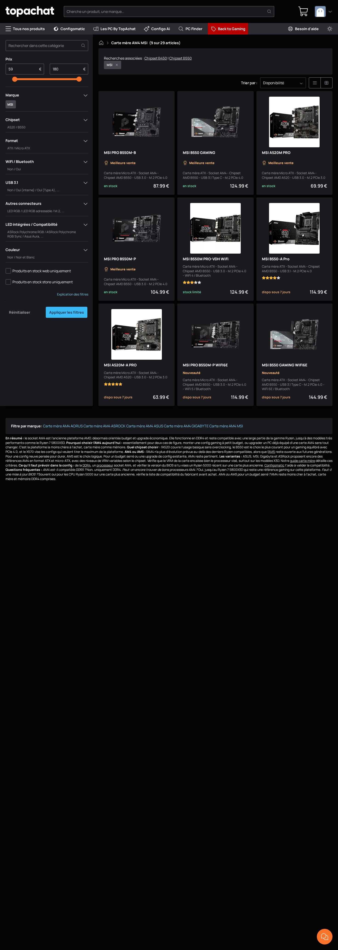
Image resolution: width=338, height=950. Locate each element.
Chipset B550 (180, 58)
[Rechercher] (269, 11)
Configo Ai (160, 28)
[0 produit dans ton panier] (303, 11)
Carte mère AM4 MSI (226, 426)
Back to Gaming (231, 28)
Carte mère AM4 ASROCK (104, 426)
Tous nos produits (29, 28)
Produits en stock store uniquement (42, 281)
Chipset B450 (155, 58)
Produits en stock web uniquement (41, 270)
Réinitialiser (19, 312)
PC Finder (194, 28)
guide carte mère (302, 460)
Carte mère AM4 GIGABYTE (186, 426)
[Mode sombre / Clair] (329, 29)
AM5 (271, 451)
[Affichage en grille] (326, 82)
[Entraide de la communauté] (324, 936)
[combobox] (323, 11)
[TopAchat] (30, 11)
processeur (105, 465)
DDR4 (87, 465)
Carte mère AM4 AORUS (63, 426)
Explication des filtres (72, 294)
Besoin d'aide (307, 28)
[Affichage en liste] (315, 82)
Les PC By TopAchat (118, 28)
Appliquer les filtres (66, 312)
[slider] (14, 79)
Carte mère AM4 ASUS (144, 426)
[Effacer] (83, 45)
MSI (109, 65)
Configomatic (72, 28)
